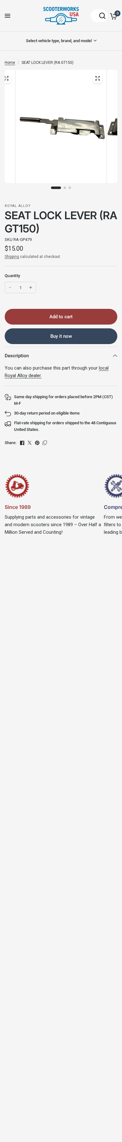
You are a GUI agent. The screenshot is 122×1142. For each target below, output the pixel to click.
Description (17, 356)
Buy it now (61, 336)
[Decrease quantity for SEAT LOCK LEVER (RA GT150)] (10, 287)
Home (10, 62)
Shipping (12, 256)
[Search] (99, 15)
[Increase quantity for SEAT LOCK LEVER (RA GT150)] (31, 287)
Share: (10, 442)
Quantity (12, 275)
